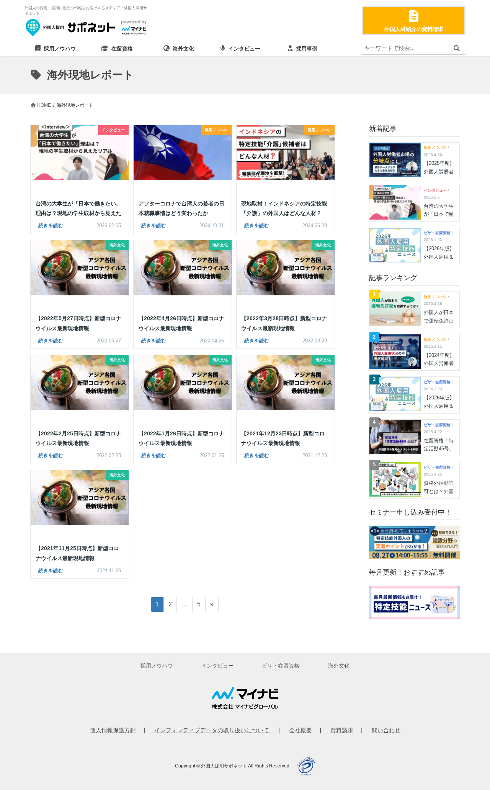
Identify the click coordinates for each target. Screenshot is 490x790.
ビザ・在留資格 (280, 666)
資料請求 (341, 730)
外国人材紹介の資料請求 (413, 29)
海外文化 (339, 666)
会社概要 (300, 730)
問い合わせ (386, 730)
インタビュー (217, 666)
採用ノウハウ (156, 666)
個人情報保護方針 (113, 730)
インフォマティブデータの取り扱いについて (212, 730)
